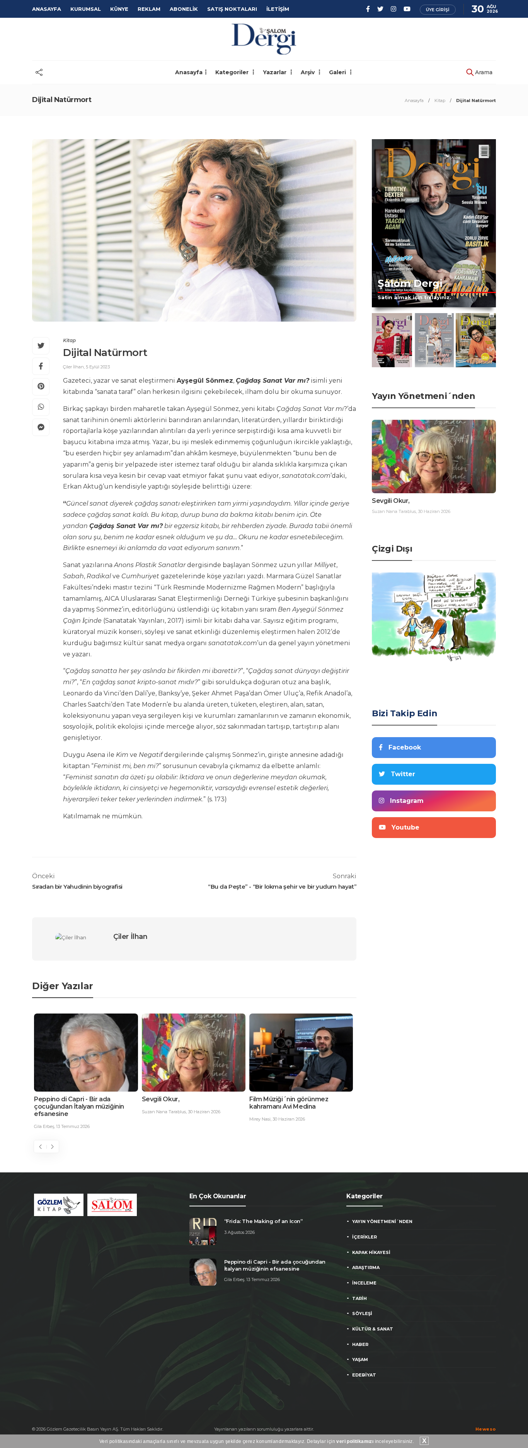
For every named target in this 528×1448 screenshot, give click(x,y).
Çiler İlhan (73, 367)
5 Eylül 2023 (98, 367)
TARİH (359, 1298)
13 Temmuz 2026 (73, 1126)
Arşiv (308, 72)
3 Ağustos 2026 (239, 1232)
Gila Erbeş (44, 1126)
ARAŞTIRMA (366, 1267)
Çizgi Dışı (392, 548)
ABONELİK (184, 9)
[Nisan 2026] (476, 340)
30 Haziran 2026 (204, 1111)
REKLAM (149, 9)
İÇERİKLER (364, 1237)
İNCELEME (364, 1283)
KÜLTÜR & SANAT (372, 1329)
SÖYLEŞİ (362, 1313)
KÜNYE (119, 9)
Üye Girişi (438, 9)
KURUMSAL (85, 9)
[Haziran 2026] (392, 340)
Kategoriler (232, 72)
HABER (360, 1344)
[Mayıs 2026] (434, 340)
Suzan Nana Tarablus (164, 1111)
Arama (482, 72)
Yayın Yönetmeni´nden (423, 396)
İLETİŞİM (277, 9)
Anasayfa (189, 72)
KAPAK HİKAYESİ (371, 1252)
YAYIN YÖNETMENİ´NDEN (382, 1221)
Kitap (439, 100)
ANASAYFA (46, 9)
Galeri (338, 72)
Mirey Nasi (260, 1119)
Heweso (485, 1429)
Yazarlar (275, 72)
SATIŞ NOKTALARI (232, 9)
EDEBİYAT (364, 1375)
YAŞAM (360, 1359)
